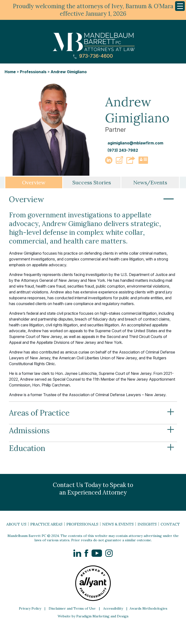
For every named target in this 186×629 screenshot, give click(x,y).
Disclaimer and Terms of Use (72, 608)
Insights (147, 524)
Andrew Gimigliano (69, 71)
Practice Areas (46, 524)
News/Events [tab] (150, 182)
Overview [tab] (34, 182)
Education (91, 448)
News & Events (118, 524)
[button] (119, 162)
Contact (170, 524)
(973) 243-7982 (123, 150)
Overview (91, 199)
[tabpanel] (93, 326)
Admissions (91, 430)
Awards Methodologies (148, 608)
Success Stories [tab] (91, 182)
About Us (16, 524)
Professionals (33, 71)
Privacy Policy (30, 608)
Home (10, 71)
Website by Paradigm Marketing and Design (93, 616)
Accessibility (113, 608)
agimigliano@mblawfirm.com (135, 143)
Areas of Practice (91, 413)
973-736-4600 (95, 56)
